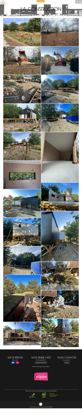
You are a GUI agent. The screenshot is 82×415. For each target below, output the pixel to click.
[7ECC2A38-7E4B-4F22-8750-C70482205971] (22, 298)
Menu (77, 1)
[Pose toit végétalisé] (60, 304)
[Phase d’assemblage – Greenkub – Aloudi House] (60, 60)
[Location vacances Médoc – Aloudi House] (22, 333)
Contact (66, 362)
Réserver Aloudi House (41, 362)
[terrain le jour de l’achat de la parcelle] (22, 32)
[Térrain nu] (60, 32)
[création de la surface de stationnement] (22, 60)
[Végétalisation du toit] (60, 276)
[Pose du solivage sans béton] (22, 146)
